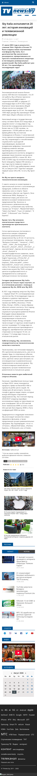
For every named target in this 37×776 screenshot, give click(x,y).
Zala (16, 729)
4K (10, 710)
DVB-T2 (12, 715)
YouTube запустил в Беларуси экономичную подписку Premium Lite (25, 590)
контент (6, 749)
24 (5, 692)
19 (14, 689)
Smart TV (13, 724)
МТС (4, 734)
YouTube (10, 729)
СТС (32, 734)
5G (13, 709)
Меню (6, 2)
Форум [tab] (26, 551)
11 (10, 686)
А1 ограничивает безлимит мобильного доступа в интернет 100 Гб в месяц (25, 576)
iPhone (3, 720)
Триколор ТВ (6, 744)
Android (23, 710)
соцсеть (20, 754)
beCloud (4, 715)
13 (19, 686)
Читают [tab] (10, 551)
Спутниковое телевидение (19, 461)
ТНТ (25, 739)
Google (19, 715)
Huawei (32, 715)
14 (23, 686)
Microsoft (21, 720)
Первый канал (24, 734)
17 (5, 689)
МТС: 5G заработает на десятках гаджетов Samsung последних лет (25, 615)
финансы (21, 759)
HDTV (25, 715)
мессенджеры (18, 749)
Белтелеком (24, 729)
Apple (30, 709)
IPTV (9, 720)
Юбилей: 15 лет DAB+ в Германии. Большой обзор (25, 603)
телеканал (9, 758)
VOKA (3, 729)
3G (2, 710)
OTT (27, 720)
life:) (14, 720)
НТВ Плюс (13, 734)
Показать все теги (7, 762)
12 (14, 686)
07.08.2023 (8, 39)
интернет (23, 744)
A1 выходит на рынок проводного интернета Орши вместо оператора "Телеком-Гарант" (25, 561)
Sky (9, 461)
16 (32, 686)
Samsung (4, 724)
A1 (17, 710)
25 (10, 692)
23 (32, 689)
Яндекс (15, 744)
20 (19, 689)
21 (23, 689)
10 (5, 686)
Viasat (27, 724)
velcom (21, 724)
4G (6, 709)
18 (10, 689)
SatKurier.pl (14, 450)
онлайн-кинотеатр (8, 754)
